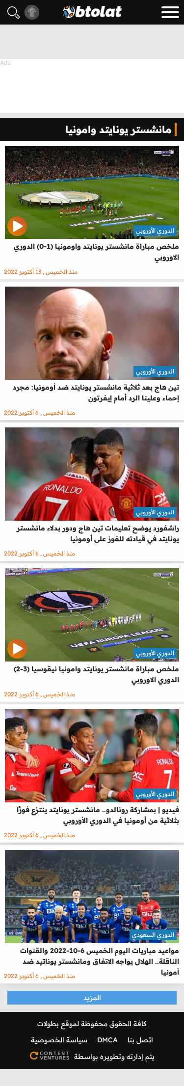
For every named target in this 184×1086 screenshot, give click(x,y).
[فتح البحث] (13, 12)
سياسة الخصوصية (59, 1039)
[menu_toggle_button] (170, 12)
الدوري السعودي (153, 934)
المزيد (92, 997)
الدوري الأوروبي (155, 230)
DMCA (107, 1039)
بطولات (48, 1023)
